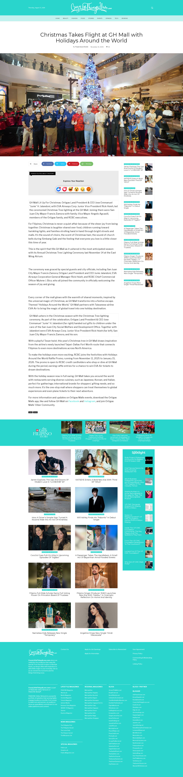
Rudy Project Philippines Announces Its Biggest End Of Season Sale (134, 459)
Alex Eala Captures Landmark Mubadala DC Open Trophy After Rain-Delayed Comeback (120, 438)
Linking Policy (137, 664)
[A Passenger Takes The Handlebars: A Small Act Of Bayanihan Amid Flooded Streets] (148, 229)
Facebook (74, 401)
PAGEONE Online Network (131, 164)
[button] (152, 7)
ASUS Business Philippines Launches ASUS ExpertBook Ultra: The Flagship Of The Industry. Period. (134, 482)
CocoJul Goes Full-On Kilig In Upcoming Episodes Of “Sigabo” (132, 218)
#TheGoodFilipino (129, 188)
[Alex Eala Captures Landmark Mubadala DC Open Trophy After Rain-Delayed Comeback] (120, 427)
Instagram (89, 401)
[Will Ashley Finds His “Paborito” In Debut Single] (148, 205)
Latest (30, 412)
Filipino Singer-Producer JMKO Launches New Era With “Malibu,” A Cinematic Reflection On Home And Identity (134, 259)
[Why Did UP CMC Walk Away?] (149, 564)
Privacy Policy (137, 653)
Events (35, 412)
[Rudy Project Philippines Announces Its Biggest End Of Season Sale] (149, 460)
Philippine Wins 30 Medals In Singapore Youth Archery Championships (144, 438)
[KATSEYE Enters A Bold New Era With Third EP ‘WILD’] (148, 179)
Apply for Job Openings (93, 649)
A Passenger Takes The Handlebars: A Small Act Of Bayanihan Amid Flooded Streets (133, 231)
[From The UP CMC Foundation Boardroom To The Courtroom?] (149, 543)
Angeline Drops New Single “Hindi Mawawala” (133, 284)
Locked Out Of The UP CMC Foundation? (134, 552)
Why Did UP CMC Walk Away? (134, 563)
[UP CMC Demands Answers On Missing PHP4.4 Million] (149, 507)
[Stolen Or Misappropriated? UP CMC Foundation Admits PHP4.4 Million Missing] (149, 518)
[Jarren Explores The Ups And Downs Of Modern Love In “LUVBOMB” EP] (148, 167)
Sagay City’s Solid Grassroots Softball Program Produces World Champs (96, 438)
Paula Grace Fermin (81, 47)
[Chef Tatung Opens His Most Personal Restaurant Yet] (149, 471)
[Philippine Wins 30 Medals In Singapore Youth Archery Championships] (144, 427)
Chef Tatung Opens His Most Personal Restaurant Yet (134, 470)
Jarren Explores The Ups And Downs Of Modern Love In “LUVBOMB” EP (134, 168)
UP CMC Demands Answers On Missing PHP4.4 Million (133, 506)
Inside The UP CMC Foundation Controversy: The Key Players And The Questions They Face (133, 531)
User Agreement (139, 649)
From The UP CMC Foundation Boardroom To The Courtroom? (134, 542)
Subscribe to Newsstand (117, 649)
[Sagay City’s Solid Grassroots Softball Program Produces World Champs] (95, 427)
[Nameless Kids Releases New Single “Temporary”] (148, 272)
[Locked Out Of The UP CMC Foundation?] (149, 554)
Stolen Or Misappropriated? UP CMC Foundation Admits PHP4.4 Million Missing (133, 518)
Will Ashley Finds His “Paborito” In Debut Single (132, 206)
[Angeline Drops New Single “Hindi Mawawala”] (148, 283)
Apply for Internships (92, 653)
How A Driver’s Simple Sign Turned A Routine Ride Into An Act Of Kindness (133, 193)
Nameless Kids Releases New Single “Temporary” (133, 272)
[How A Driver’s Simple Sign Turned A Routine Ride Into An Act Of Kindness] (148, 191)
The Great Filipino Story (131, 240)
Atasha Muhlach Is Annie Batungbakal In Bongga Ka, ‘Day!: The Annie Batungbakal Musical (133, 495)
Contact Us (65, 649)
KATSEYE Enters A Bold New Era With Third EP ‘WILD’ (133, 180)
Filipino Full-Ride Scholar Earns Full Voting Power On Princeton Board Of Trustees (134, 245)
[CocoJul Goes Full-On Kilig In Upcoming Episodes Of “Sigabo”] (148, 217)
